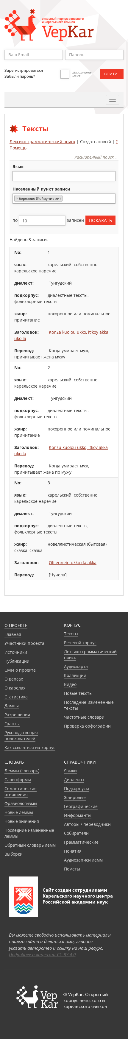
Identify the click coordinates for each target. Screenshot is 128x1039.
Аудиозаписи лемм (83, 860)
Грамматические (81, 842)
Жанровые (75, 797)
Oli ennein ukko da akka (72, 562)
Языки (70, 770)
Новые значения (21, 821)
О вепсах (13, 679)
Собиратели (76, 833)
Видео (70, 684)
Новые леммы (18, 812)
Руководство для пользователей (21, 735)
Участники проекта (24, 643)
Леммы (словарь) (21, 770)
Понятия (73, 851)
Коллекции (75, 675)
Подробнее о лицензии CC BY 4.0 (42, 954)
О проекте (15, 625)
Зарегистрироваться (23, 70)
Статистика (16, 697)
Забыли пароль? (19, 76)
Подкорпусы (76, 788)
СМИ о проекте (20, 670)
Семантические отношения (20, 791)
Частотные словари (84, 717)
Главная (12, 634)
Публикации (16, 661)
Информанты (77, 815)
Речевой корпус (80, 642)
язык (18, 166)
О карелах (14, 688)
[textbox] (17, 176)
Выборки (13, 854)
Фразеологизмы (20, 803)
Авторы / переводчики (87, 824)
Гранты (12, 723)
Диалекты (74, 779)
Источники (15, 652)
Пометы (72, 869)
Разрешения (17, 714)
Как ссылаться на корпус (29, 747)
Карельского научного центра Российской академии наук (78, 899)
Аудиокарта (76, 666)
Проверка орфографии (87, 726)
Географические (81, 806)
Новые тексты (78, 693)
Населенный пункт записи (41, 189)
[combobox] (64, 176)
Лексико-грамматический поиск (42, 141)
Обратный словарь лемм (30, 845)
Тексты (71, 633)
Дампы (11, 706)
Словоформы (17, 779)
